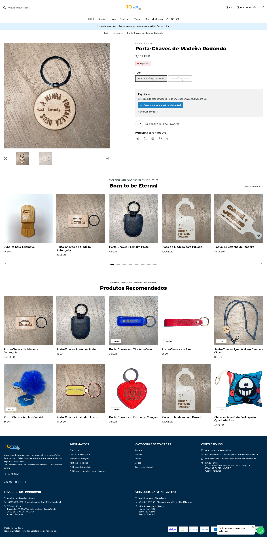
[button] (112, 264)
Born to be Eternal (154, 19)
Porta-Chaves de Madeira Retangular (73, 248)
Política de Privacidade (80, 467)
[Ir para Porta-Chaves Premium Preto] (133, 218)
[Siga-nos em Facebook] (172, 19)
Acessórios (118, 33)
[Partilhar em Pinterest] (160, 138)
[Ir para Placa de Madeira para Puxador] (186, 218)
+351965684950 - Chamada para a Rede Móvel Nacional (34, 502)
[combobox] (19, 7)
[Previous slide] (6, 158)
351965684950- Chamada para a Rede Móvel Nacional (230, 458)
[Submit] (4, 7)
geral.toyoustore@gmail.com (218, 450)
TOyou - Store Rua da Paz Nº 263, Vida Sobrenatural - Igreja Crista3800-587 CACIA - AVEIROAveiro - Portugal (229, 466)
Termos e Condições (79, 458)
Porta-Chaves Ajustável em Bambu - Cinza (238, 351)
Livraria (101, 19)
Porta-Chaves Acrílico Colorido (24, 417)
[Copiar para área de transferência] (167, 138)
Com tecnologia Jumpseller (43, 531)
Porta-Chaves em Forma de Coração (133, 417)
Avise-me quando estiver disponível (162, 105)
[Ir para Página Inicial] (133, 7)
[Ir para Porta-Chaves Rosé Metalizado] (80, 388)
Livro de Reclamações (80, 454)
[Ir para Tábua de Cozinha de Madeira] (238, 218)
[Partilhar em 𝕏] (145, 138)
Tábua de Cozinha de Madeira (234, 246)
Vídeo (137, 19)
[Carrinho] (263, 7)
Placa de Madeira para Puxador (182, 246)
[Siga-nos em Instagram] (167, 19)
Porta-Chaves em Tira (176, 349)
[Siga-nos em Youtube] (177, 19)
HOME (91, 19)
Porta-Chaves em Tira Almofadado (132, 349)
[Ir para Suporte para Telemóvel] (28, 218)
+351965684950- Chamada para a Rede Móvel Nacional (231, 454)
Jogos (113, 19)
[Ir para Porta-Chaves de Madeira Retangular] (80, 218)
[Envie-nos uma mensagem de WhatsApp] (261, 531)
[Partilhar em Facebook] (137, 138)
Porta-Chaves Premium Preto (129, 246)
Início (106, 33)
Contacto (74, 450)
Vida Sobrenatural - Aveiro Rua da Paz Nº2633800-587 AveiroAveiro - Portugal (151, 510)
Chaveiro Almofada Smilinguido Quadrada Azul (235, 419)
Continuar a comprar (148, 112)
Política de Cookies (79, 462)
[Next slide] (107, 158)
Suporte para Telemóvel (19, 246)
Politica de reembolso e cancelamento (88, 471)
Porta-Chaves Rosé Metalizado (77, 417)
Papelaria (124, 19)
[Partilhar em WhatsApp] (152, 138)
